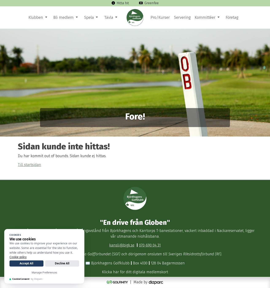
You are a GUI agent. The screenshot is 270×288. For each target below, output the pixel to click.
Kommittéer (205, 17)
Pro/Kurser (160, 17)
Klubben (35, 17)
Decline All (62, 263)
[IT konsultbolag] (155, 282)
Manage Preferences (44, 272)
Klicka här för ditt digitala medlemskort (135, 272)
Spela (89, 17)
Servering (182, 17)
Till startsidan (29, 165)
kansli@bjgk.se (121, 245)
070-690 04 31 (150, 245)
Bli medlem (63, 17)
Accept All (26, 263)
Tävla (108, 17)
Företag (232, 17)
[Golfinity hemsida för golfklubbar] (118, 282)
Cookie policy (18, 257)
